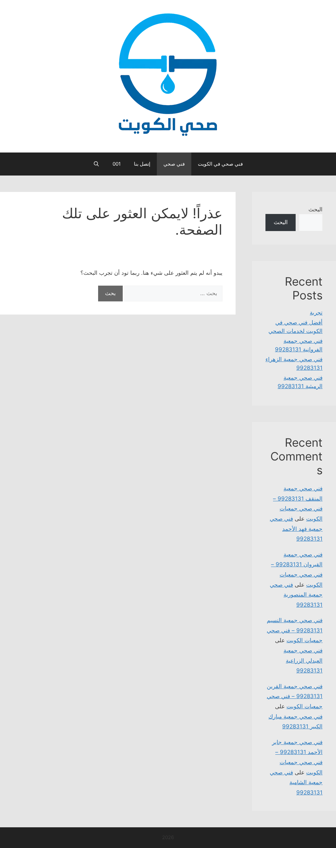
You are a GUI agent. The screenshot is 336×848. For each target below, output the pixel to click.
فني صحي (174, 164)
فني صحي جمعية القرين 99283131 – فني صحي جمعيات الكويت (295, 696)
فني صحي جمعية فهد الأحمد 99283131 (296, 528)
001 (117, 164)
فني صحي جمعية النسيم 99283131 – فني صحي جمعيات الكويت (295, 630)
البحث (315, 209)
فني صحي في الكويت (220, 164)
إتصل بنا (142, 164)
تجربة (316, 312)
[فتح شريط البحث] (96, 164)
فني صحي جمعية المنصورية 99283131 (296, 594)
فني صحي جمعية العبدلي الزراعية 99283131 (303, 660)
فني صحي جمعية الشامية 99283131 (296, 782)
